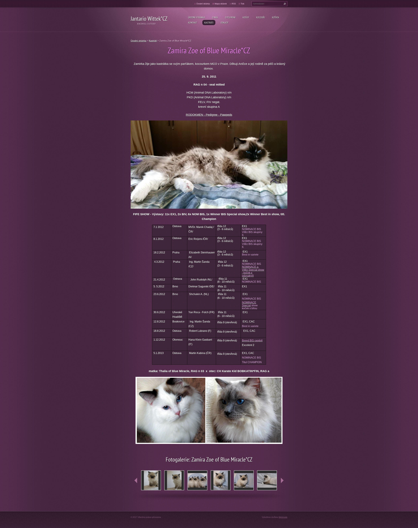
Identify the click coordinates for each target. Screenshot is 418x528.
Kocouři (260, 17)
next (282, 480)
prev (135, 480)
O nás (215, 17)
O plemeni (230, 17)
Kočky (246, 17)
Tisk (242, 4)
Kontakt (192, 22)
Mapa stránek (221, 4)
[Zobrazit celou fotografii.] (151, 480)
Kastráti (208, 22)
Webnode (283, 517)
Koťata (275, 17)
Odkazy (224, 22)
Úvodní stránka (196, 17)
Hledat (284, 3)
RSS (234, 4)
